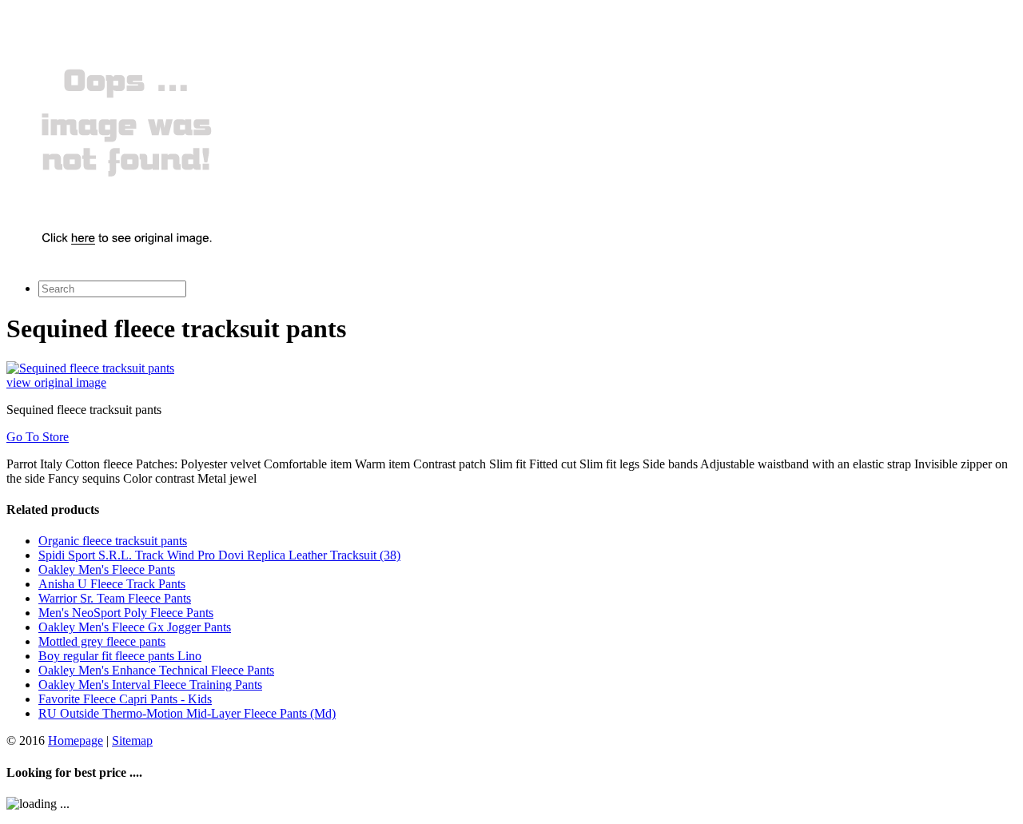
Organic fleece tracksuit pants (112, 540)
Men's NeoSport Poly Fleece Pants (125, 612)
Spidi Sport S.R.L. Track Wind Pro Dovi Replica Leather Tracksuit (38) (219, 555)
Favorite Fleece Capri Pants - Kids (125, 699)
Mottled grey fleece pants (101, 641)
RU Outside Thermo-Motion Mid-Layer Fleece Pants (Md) (187, 713)
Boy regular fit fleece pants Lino (119, 656)
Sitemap (132, 740)
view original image (56, 382)
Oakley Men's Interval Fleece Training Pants (150, 684)
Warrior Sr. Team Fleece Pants (114, 598)
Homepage (75, 740)
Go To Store (37, 437)
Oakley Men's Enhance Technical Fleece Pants (156, 670)
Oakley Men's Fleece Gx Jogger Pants (134, 627)
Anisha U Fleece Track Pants (111, 584)
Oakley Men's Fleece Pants (106, 569)
